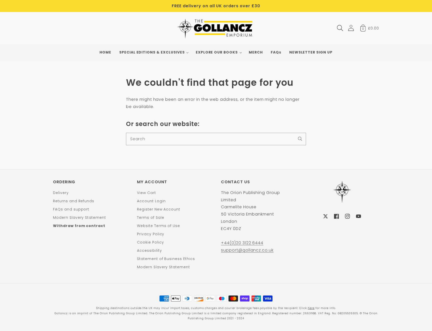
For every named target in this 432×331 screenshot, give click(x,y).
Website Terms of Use (158, 225)
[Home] (216, 28)
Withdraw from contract (79, 225)
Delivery (61, 192)
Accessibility (149, 250)
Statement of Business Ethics (166, 258)
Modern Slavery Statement (79, 217)
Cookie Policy (150, 242)
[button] (340, 28)
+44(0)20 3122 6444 (242, 243)
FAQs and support (71, 209)
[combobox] (216, 139)
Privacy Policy (150, 234)
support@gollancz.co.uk (247, 250)
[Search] (300, 139)
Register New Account (158, 209)
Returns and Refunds (73, 201)
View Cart (146, 192)
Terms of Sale (150, 217)
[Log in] (351, 28)
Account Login (151, 201)
